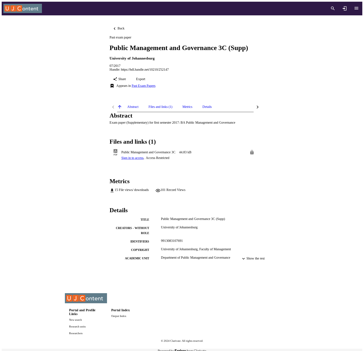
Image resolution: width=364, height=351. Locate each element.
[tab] (132, 107)
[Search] (333, 8)
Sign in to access (132, 158)
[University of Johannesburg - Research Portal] (22, 8)
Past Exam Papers (143, 85)
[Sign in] (344, 8)
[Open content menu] (356, 8)
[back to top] (119, 106)
